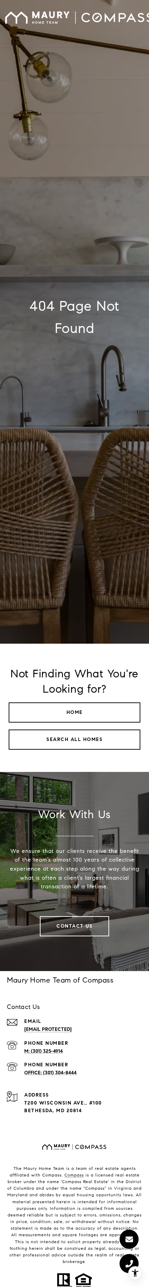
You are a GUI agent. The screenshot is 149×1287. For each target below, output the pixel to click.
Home (75, 712)
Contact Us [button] (74, 926)
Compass (74, 1175)
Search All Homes (74, 739)
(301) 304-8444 (60, 1073)
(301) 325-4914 (47, 1051)
